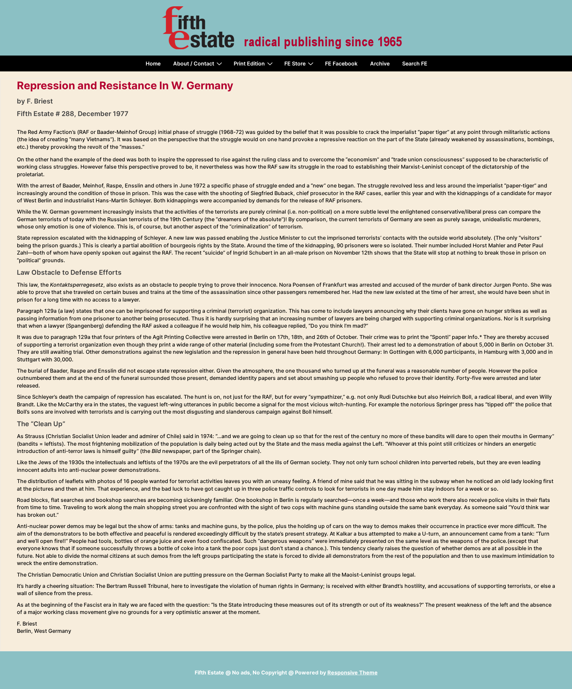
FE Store (295, 63)
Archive (380, 63)
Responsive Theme (352, 672)
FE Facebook (341, 63)
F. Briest (40, 101)
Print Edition (249, 63)
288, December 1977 (95, 114)
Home (153, 63)
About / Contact (193, 63)
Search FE (414, 63)
